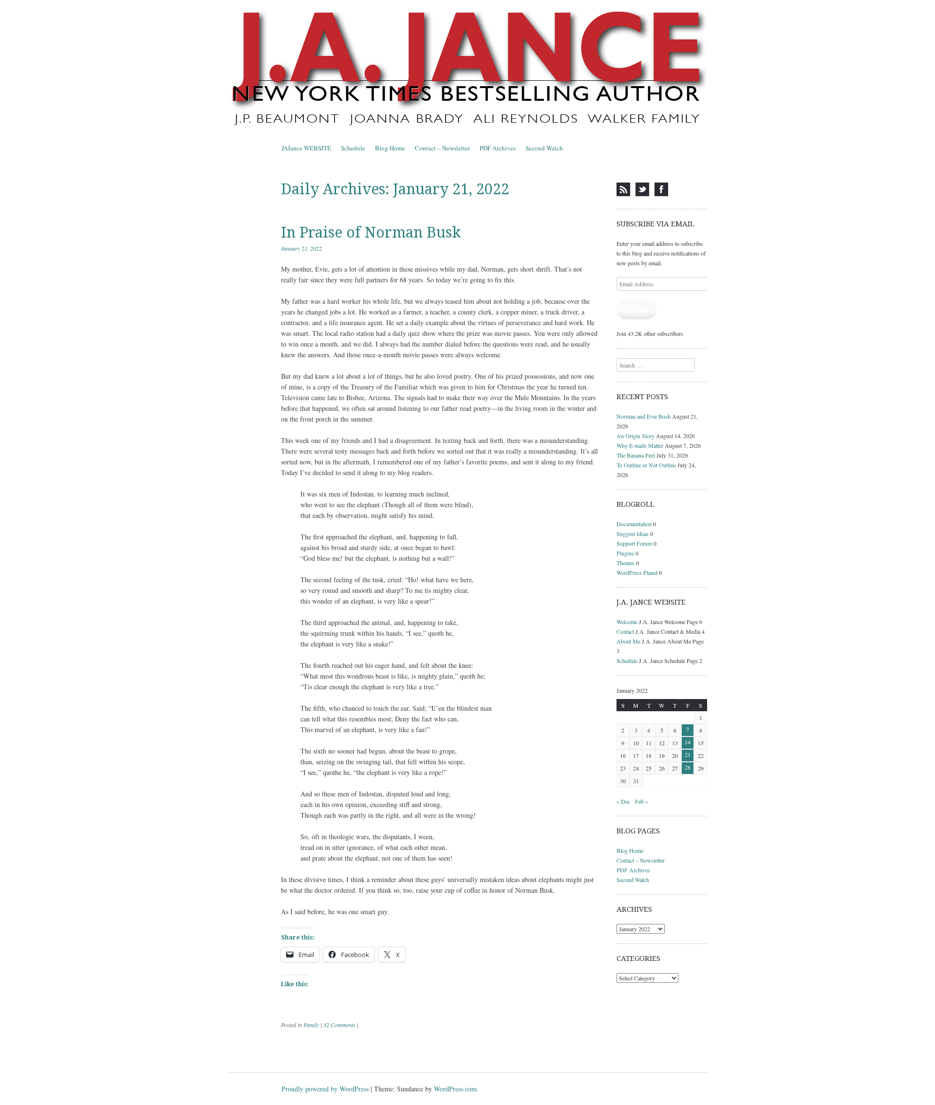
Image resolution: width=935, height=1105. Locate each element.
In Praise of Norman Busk (371, 232)
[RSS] (623, 189)
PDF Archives (498, 148)
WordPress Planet (637, 572)
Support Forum (634, 543)
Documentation (634, 524)
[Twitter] (642, 189)
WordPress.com (455, 1088)
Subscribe (636, 309)
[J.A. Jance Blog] (467, 70)
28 (688, 767)
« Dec (623, 801)
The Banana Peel (636, 455)
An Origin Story (635, 436)
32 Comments (339, 1025)
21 (688, 754)
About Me (628, 641)
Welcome (627, 622)
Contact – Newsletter (442, 148)
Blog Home (390, 148)
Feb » (641, 801)
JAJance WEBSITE (306, 148)
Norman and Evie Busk (644, 416)
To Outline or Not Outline (646, 465)
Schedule (353, 148)
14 (688, 742)
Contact (625, 631)
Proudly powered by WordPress (325, 1088)
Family (311, 1025)
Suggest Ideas (633, 533)
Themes (626, 563)
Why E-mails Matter (640, 445)
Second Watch (544, 148)
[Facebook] (661, 189)
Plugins (625, 553)
